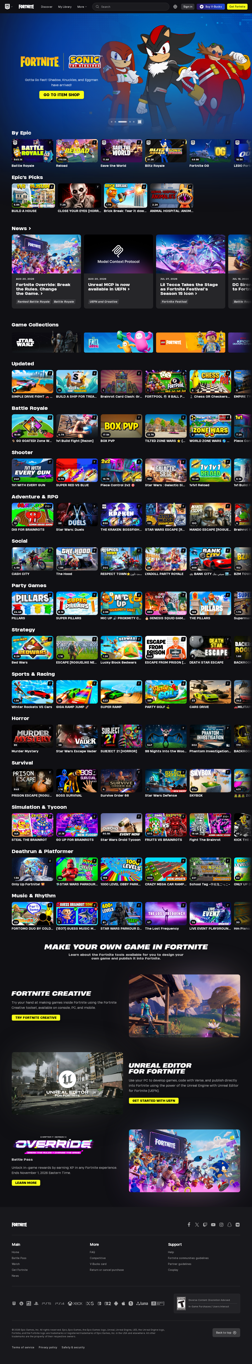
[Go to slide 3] (119, 122)
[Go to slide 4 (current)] (126, 122)
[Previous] (10, 72)
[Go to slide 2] (115, 122)
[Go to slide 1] (111, 122)
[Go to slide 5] (133, 122)
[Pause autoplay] (139, 122)
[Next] (242, 72)
